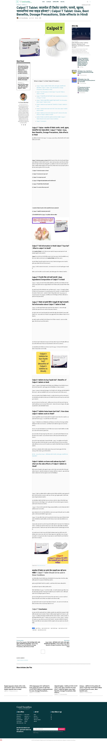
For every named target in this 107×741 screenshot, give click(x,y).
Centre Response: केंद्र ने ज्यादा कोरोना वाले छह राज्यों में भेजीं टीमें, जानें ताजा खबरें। (23, 78)
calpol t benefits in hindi (45, 628)
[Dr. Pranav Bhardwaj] (18, 18)
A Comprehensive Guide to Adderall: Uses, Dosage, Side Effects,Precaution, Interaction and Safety (84, 89)
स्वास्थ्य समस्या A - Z (20, 82)
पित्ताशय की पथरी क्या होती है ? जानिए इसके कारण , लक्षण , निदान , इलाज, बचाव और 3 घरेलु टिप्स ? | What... (23, 86)
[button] (87, 1)
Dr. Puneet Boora (82, 92)
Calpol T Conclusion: (41, 121)
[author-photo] (78, 67)
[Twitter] (51, 719)
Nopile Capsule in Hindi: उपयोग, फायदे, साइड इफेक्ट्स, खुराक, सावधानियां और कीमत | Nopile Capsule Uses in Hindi (15, 687)
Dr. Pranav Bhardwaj (23, 64)
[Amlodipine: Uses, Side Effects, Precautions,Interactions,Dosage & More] (74, 71)
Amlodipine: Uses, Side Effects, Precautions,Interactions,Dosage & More (85, 72)
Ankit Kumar (24, 76)
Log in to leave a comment (22, 660)
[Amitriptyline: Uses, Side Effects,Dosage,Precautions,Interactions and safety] (74, 80)
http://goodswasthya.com (23, 104)
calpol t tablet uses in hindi (62, 628)
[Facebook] (21, 124)
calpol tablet (35, 629)
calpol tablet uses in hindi (42, 629)
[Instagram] (23, 124)
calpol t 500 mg (37, 628)
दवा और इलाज (19, 4)
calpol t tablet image (54, 628)
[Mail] (25, 124)
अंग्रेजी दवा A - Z (24, 4)
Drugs (79, 69)
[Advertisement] (50, 69)
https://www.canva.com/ (41, 565)
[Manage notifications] (1, 740)
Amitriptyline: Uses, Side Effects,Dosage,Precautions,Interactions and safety (86, 80)
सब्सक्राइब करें (61, 729)
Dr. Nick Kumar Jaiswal (83, 75)
